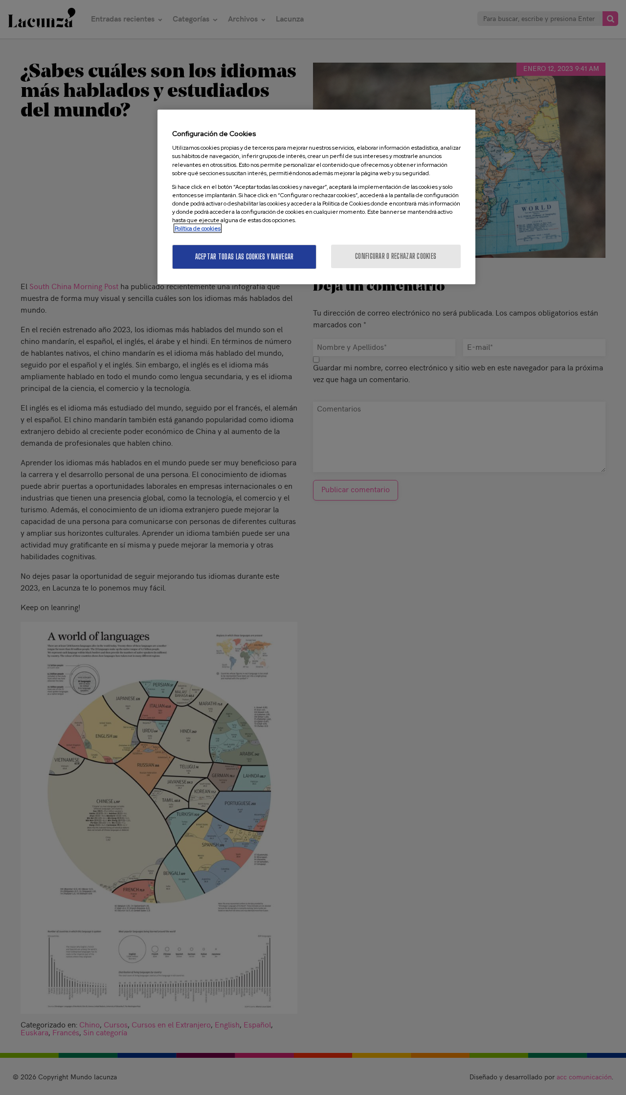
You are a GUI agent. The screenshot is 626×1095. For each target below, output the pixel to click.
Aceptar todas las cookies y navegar (244, 256)
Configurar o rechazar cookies (395, 256)
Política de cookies (198, 228)
